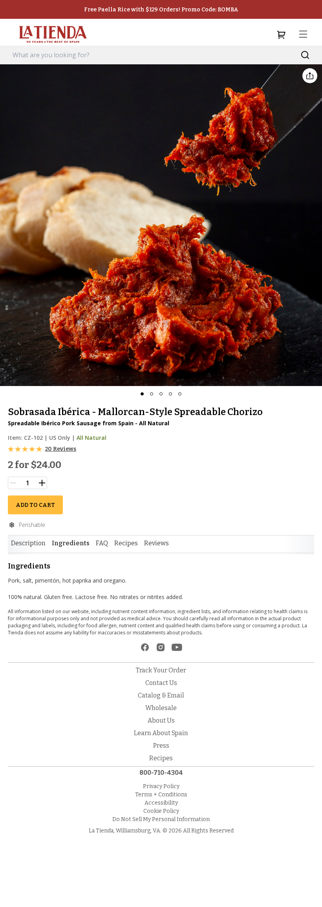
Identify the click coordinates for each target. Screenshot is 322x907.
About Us (161, 720)
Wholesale (161, 708)
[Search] (305, 55)
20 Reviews (60, 449)
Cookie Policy (161, 811)
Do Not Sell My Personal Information (161, 819)
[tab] (28, 543)
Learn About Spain (161, 733)
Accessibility (161, 803)
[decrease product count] (13, 483)
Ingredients (71, 543)
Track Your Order (161, 670)
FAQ (102, 543)
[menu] (303, 35)
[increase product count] (42, 483)
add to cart (35, 505)
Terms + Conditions (161, 794)
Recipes (126, 543)
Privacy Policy (161, 786)
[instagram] (160, 647)
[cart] (281, 34)
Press (161, 745)
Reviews (156, 543)
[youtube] (177, 647)
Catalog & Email (161, 695)
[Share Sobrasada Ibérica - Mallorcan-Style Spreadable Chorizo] (309, 75)
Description (28, 543)
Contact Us (161, 683)
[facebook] (145, 647)
